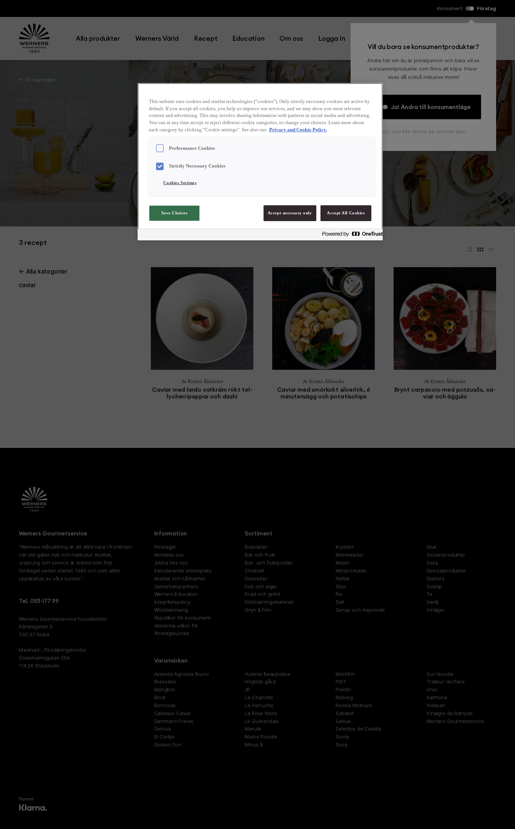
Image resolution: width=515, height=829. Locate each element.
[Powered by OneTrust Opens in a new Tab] (350, 235)
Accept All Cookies (346, 213)
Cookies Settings (179, 182)
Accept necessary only (290, 213)
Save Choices (174, 213)
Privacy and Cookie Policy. (298, 129)
